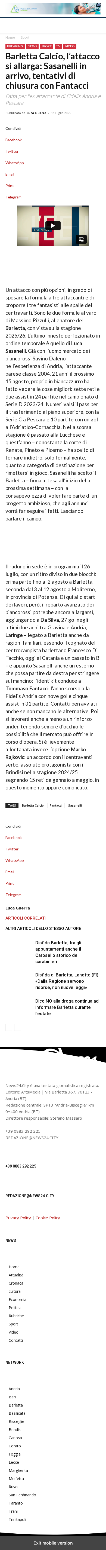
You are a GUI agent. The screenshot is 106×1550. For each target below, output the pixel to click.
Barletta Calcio (33, 805)
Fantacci (56, 805)
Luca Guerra (36, 113)
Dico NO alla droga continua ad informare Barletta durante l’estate (67, 1007)
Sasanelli (75, 805)
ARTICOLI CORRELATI (25, 918)
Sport (25, 37)
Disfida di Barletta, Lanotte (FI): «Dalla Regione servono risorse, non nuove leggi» (67, 981)
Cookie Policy (48, 1217)
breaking (15, 46)
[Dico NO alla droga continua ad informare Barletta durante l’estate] (19, 1007)
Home (10, 37)
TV (58, 46)
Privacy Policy (18, 1217)
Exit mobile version (53, 1543)
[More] (53, 203)
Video (70, 46)
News (32, 46)
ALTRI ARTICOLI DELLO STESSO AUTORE (43, 928)
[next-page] (17, 1027)
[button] (9, 25)
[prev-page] (8, 1027)
